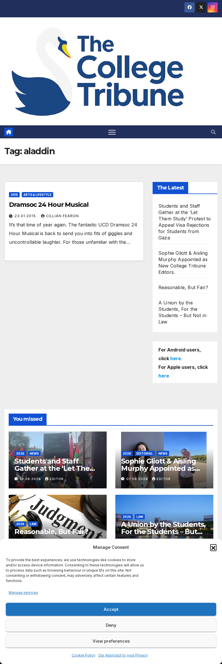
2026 (20, 453)
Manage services (23, 592)
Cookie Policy (83, 655)
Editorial (144, 453)
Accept (111, 609)
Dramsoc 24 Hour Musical (48, 205)
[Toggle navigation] (112, 131)
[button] (213, 547)
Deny (111, 625)
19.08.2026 (31, 479)
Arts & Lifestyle (37, 194)
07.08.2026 (137, 479)
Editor (57, 479)
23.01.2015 (25, 216)
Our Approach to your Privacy (123, 655)
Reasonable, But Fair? (183, 287)
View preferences (111, 641)
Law (33, 524)
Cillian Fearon (62, 216)
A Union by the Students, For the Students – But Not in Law (163, 531)
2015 (14, 194)
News (34, 453)
